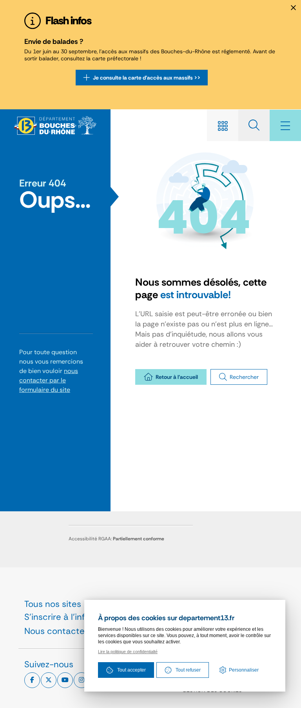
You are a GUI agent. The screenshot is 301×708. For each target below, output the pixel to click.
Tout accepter (131, 670)
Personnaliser (244, 670)
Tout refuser (188, 670)
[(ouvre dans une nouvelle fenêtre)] (32, 680)
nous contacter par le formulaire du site (48, 380)
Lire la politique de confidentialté (128, 651)
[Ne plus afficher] (293, 8)
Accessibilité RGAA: (116, 539)
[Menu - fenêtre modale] (285, 125)
